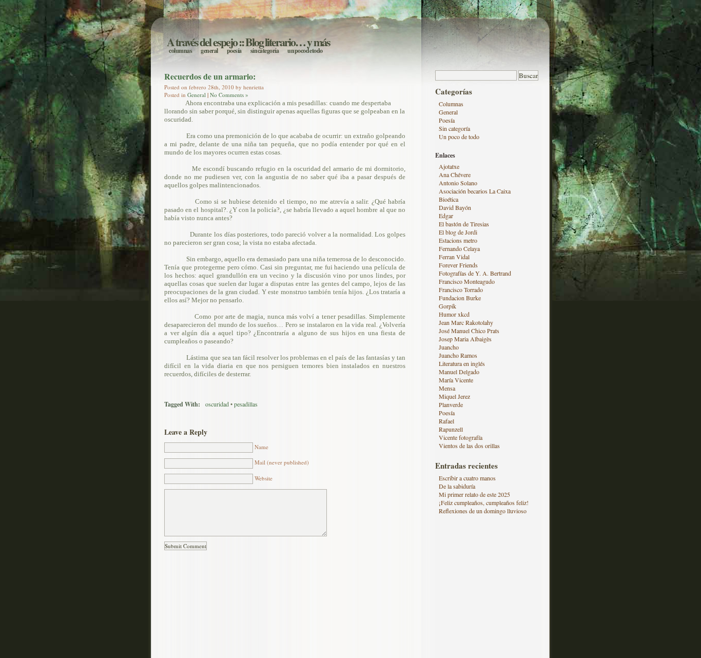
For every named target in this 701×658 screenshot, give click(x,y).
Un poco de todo (305, 50)
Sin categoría (264, 50)
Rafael (446, 421)
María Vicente (456, 380)
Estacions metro (458, 240)
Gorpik (447, 306)
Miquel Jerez (454, 396)
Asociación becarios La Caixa (475, 191)
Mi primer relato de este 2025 (474, 494)
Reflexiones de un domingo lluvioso (483, 511)
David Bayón (455, 207)
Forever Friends (458, 265)
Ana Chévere (455, 174)
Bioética (448, 199)
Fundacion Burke (460, 298)
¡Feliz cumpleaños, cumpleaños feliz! (484, 502)
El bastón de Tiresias (464, 224)
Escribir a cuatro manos (467, 478)
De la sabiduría (457, 486)
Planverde (451, 404)
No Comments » (229, 95)
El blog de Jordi (458, 232)
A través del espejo (202, 41)
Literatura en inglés (462, 363)
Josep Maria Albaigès (465, 339)
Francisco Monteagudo (467, 281)
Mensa (447, 388)
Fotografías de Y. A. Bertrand (475, 273)
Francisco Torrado (461, 289)
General (209, 50)
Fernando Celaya (459, 248)
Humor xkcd (454, 314)
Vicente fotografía (460, 437)
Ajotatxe (449, 166)
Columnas (180, 50)
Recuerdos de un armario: (210, 76)
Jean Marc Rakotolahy (466, 322)
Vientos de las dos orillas (469, 445)
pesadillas (246, 404)
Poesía (234, 50)
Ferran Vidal (454, 257)
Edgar (446, 215)
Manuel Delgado (459, 371)
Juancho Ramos (458, 355)
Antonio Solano (458, 183)
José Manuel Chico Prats (469, 330)
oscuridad (217, 404)
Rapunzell (451, 429)
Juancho (449, 347)
